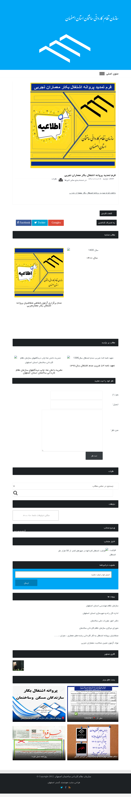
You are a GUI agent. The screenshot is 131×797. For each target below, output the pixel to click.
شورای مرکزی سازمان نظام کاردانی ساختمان (98, 628)
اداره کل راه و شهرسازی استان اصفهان (100, 613)
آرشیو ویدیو (20, 531)
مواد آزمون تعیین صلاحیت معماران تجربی (99, 643)
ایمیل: (115, 404)
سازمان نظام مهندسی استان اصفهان (102, 605)
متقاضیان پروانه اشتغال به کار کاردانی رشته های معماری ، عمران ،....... (86, 635)
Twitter (41, 223)
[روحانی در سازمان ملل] (18, 666)
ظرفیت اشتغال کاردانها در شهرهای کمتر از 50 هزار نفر (82, 551)
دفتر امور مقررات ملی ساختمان (104, 620)
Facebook (25, 223)
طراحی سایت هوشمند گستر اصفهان (64, 782)
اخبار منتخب (109, 541)
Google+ (56, 223)
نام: (115, 395)
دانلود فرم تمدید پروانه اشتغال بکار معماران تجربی (92, 193)
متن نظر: (114, 430)
